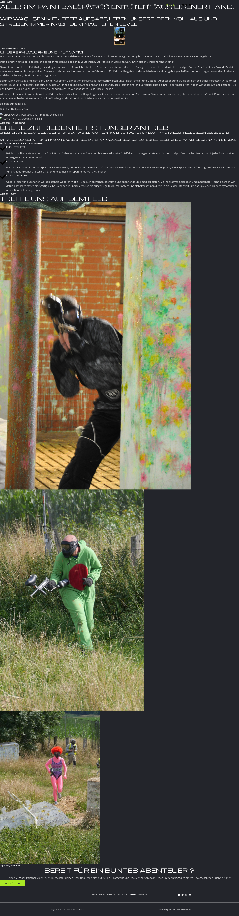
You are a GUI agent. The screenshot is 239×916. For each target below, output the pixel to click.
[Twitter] (186, 5)
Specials (102, 894)
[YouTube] (190, 895)
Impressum (142, 894)
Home (94, 894)
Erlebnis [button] (133, 894)
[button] (172, 5)
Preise (109, 894)
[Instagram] (190, 5)
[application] (176, 5)
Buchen (125, 894)
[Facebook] (182, 5)
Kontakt (117, 894)
